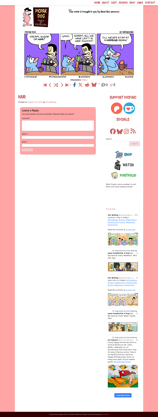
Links (140, 2)
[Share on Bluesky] (94, 85)
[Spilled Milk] (66, 85)
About (105, 2)
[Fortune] (61, 85)
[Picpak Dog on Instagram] (126, 130)
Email (24, 142)
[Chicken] (50, 85)
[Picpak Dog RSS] (133, 130)
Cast (114, 2)
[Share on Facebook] (74, 85)
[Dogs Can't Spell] (45, 85)
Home (97, 2)
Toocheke (105, 414)
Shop (132, 2)
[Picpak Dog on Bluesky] (119, 130)
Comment (25, 118)
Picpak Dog (111, 209)
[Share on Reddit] (87, 85)
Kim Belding (51, 102)
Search (109, 139)
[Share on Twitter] (80, 85)
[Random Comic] (56, 85)
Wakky (85, 80)
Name (24, 134)
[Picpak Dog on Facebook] (113, 130)
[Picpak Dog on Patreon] (116, 108)
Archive (123, 2)
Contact (150, 2)
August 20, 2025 (35, 102)
